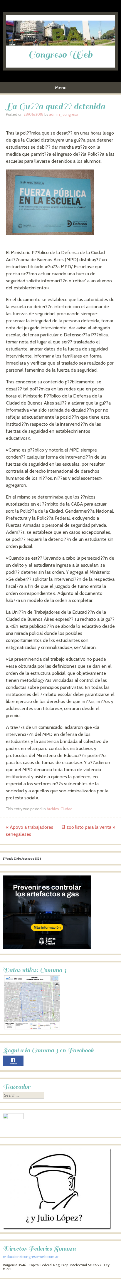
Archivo (53, 809)
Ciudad (66, 809)
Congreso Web (60, 54)
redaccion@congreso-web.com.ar (30, 1256)
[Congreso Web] (60, 44)
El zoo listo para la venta (88, 827)
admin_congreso (63, 114)
